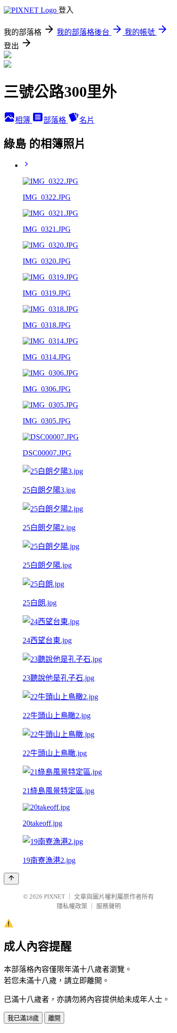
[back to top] (11, 878)
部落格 (55, 120)
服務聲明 (108, 905)
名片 (86, 120)
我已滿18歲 (23, 1018)
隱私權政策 (72, 905)
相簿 (23, 120)
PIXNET (54, 896)
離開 (54, 1018)
